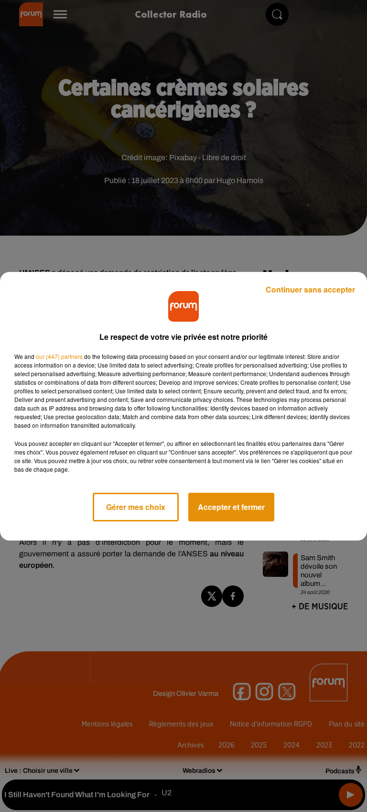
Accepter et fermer (231, 506)
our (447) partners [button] (59, 356)
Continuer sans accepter (310, 289)
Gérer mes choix (135, 506)
